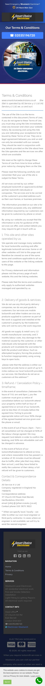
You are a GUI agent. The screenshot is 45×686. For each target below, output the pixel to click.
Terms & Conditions (14, 570)
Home (8, 566)
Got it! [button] (7, 682)
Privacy (9, 574)
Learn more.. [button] (36, 676)
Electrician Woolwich (18, 627)
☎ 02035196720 (22, 35)
